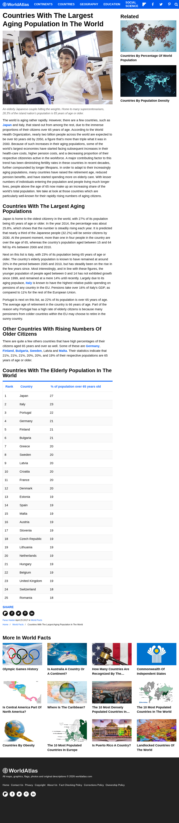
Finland (8, 351)
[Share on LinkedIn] (31, 613)
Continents (43, 4)
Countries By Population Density (144, 100)
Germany (92, 346)
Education (111, 4)
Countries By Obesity (19, 745)
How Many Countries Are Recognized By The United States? (110, 673)
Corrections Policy (94, 785)
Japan (7, 125)
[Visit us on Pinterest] (26, 794)
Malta (63, 351)
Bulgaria (22, 351)
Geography (89, 4)
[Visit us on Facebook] (12, 794)
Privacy (29, 785)
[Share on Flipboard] (5, 613)
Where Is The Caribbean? (66, 707)
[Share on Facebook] (12, 613)
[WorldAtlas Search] (176, 4)
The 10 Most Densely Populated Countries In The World (109, 712)
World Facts (36, 620)
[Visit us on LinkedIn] (33, 794)
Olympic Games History (20, 669)
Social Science (132, 4)
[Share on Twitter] (18, 613)
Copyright (40, 785)
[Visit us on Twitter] (19, 794)
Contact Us (17, 785)
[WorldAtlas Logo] (17, 4)
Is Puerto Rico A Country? (111, 745)
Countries (66, 4)
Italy (29, 283)
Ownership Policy (115, 785)
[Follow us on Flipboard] (5, 794)
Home (6, 785)
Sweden (36, 351)
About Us (52, 785)
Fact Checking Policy (70, 785)
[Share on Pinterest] (25, 613)
